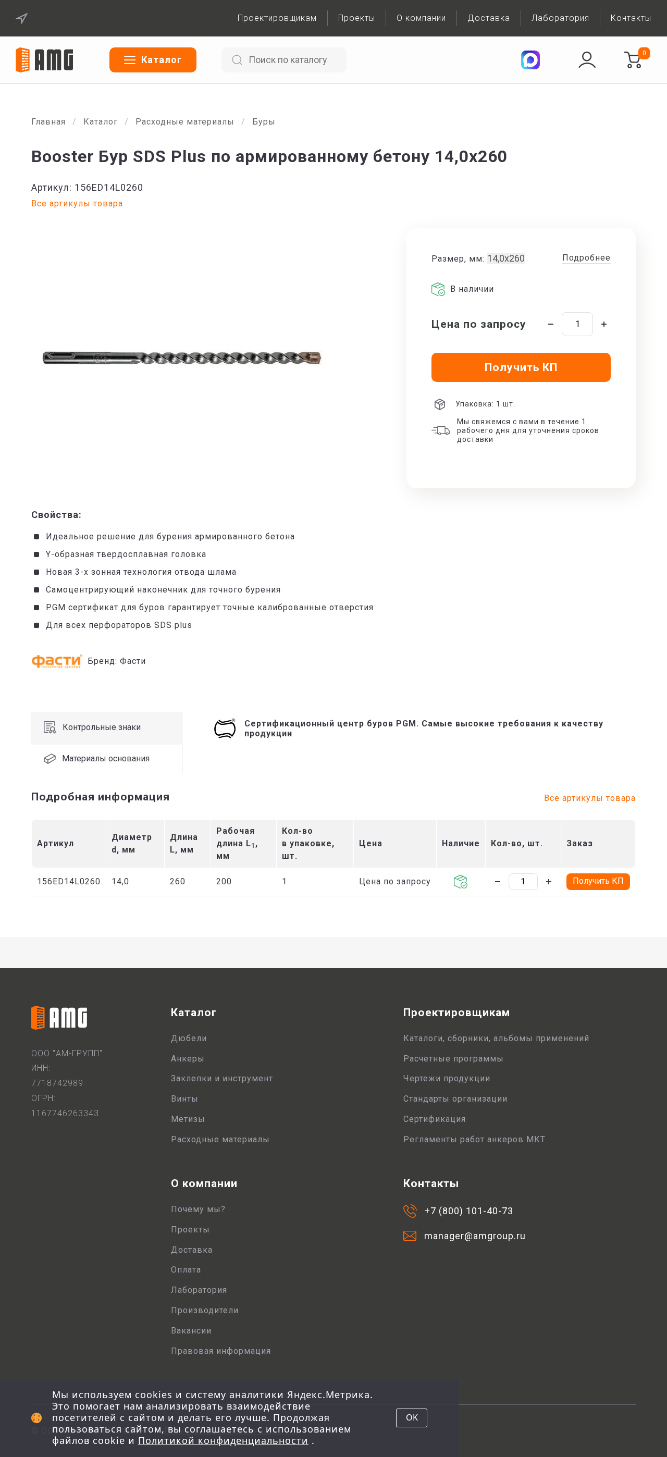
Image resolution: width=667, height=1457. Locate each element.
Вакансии (191, 1331)
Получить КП (598, 881)
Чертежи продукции (446, 1078)
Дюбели (189, 1038)
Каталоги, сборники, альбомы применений (496, 1038)
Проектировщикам (277, 18)
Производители (205, 1310)
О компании (421, 18)
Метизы (188, 1119)
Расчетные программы (453, 1059)
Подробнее (586, 258)
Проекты (356, 18)
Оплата (186, 1270)
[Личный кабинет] (587, 60)
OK (412, 1417)
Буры (264, 122)
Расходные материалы (184, 122)
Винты (185, 1099)
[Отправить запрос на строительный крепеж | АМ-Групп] (632, 60)
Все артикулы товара (77, 203)
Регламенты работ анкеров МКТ (474, 1139)
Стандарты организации (455, 1099)
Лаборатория (560, 18)
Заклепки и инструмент (222, 1078)
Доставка (488, 18)
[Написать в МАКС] (530, 60)
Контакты (631, 18)
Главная (48, 122)
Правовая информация (221, 1351)
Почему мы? (198, 1209)
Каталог (100, 122)
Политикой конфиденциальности (223, 1440)
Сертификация (434, 1119)
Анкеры (188, 1059)
